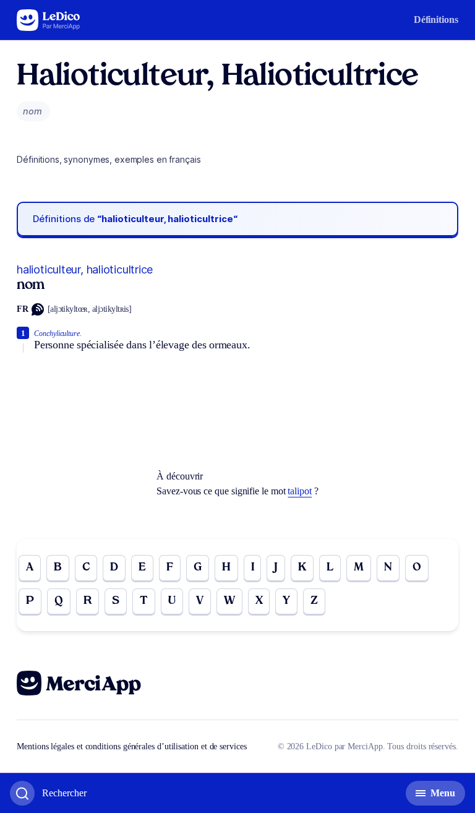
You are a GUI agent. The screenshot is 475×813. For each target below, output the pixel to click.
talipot (299, 491)
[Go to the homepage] (48, 20)
